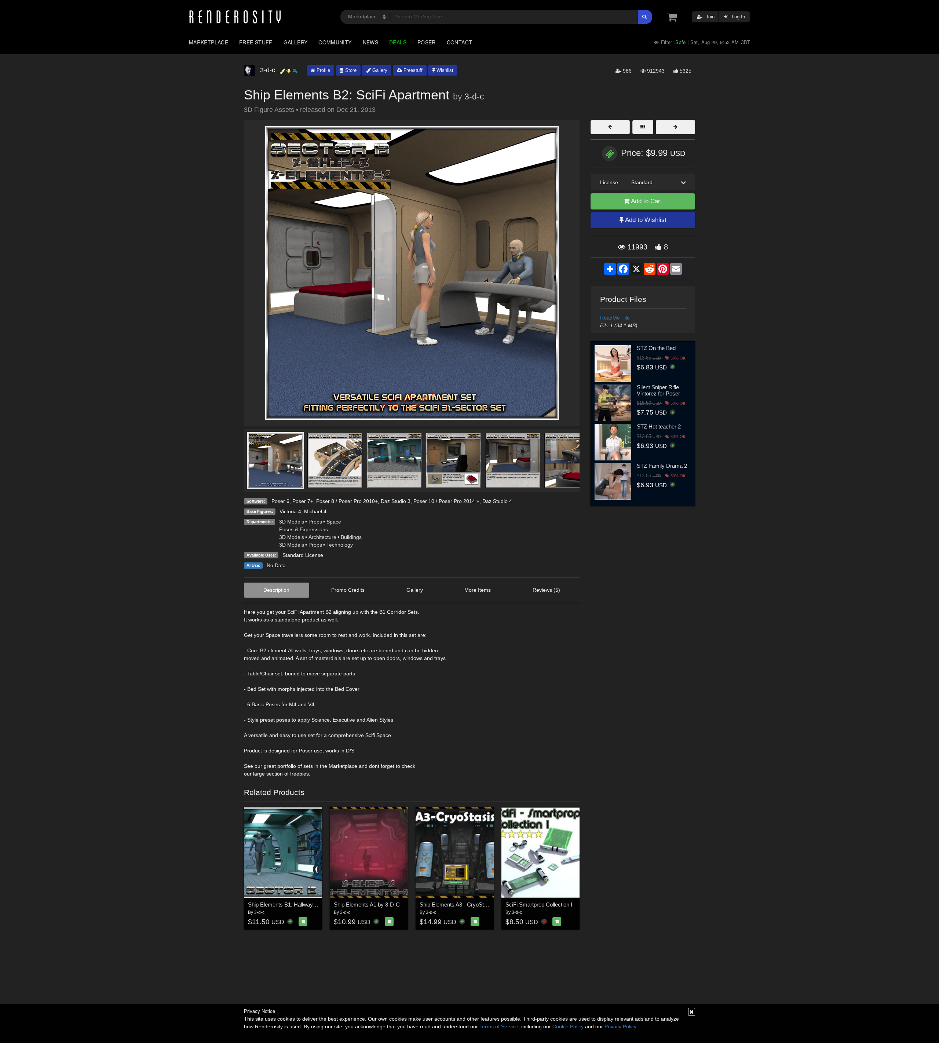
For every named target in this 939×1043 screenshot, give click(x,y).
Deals (397, 42)
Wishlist (444, 70)
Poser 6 (280, 501)
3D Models (291, 522)
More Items (477, 590)
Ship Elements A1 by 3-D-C (367, 904)
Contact (459, 42)
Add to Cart (645, 201)
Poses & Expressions (303, 529)
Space (333, 522)
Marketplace (208, 42)
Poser (426, 42)
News (370, 42)
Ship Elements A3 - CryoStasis (457, 904)
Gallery (296, 42)
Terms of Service (498, 1026)
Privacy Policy (620, 1026)
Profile (322, 70)
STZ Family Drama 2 (662, 466)
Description (276, 590)
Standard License (302, 555)
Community (334, 42)
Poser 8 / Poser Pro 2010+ (347, 501)
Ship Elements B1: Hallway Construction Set (301, 904)
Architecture (322, 537)
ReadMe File (615, 318)
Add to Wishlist (645, 219)
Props (315, 522)
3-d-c (474, 96)
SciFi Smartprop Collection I (538, 904)
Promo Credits (348, 590)
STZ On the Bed (656, 348)
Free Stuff (256, 42)
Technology (339, 545)
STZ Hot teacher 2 (659, 426)
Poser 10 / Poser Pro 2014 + (446, 501)
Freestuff (412, 70)
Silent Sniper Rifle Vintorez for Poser (658, 390)
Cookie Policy (568, 1026)
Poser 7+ (302, 501)
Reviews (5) (546, 590)
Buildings (351, 537)
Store (350, 70)
